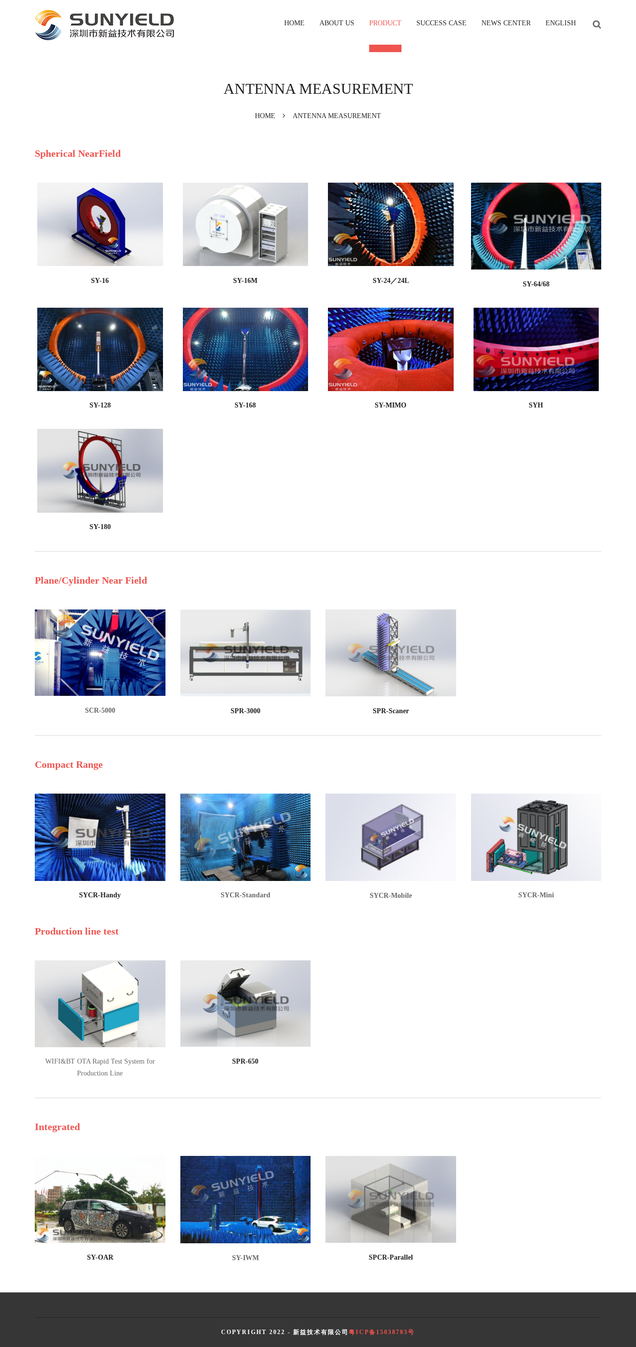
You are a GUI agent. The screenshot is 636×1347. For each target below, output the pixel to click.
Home (265, 116)
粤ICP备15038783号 (382, 1332)
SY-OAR (100, 1257)
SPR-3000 (245, 711)
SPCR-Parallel (391, 1257)
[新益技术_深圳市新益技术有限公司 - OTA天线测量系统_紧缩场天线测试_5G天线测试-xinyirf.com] (104, 25)
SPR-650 (245, 1061)
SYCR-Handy (100, 895)
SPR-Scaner (391, 711)
